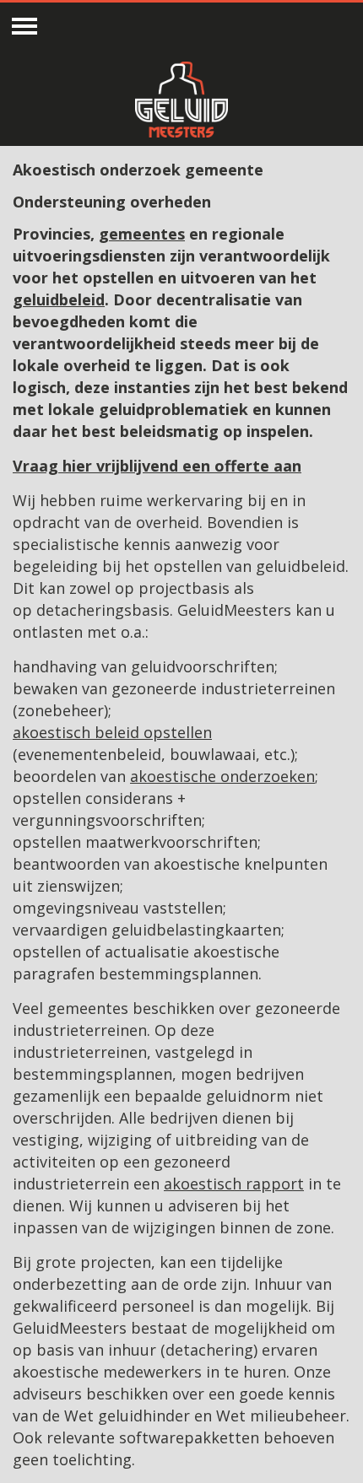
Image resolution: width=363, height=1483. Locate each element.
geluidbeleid (59, 299)
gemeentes (142, 234)
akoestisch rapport (234, 1183)
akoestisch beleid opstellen (112, 732)
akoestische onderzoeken (222, 776)
